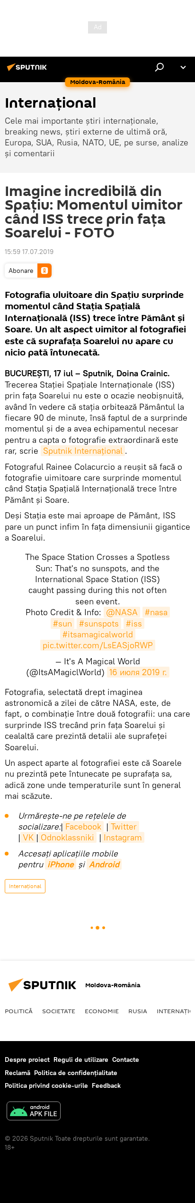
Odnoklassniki (67, 837)
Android (104, 864)
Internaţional (25, 886)
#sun (62, 623)
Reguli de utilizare (80, 1059)
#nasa (156, 612)
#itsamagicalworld (97, 634)
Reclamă (17, 1072)
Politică (19, 1011)
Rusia (137, 1011)
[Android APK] (33, 1112)
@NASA (122, 612)
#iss (134, 623)
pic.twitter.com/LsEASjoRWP (98, 645)
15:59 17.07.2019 (29, 251)
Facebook (83, 826)
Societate (58, 1011)
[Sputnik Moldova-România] (28, 71)
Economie (102, 1011)
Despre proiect (27, 1059)
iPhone (60, 864)
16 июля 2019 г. (138, 672)
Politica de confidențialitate (75, 1072)
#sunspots (99, 623)
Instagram (123, 837)
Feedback (106, 1085)
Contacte (125, 1059)
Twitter (124, 826)
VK (28, 837)
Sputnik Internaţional (83, 450)
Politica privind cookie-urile (46, 1085)
